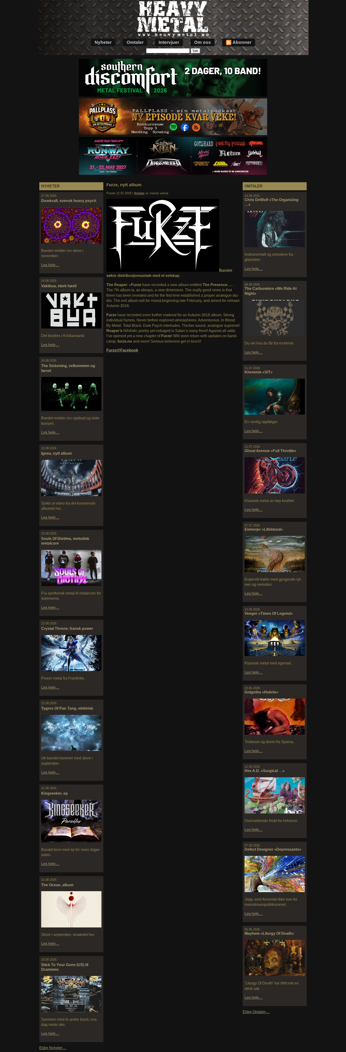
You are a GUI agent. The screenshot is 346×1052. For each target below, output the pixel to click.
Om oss (202, 42)
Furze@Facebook (122, 350)
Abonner (242, 42)
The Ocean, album (57, 885)
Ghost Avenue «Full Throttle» (270, 451)
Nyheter (103, 42)
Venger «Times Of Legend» (269, 613)
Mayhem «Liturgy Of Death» (269, 933)
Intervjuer (169, 42)
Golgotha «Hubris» (261, 692)
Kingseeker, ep (54, 793)
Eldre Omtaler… (256, 1012)
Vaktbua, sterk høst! (59, 286)
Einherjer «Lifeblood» (264, 529)
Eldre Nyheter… (52, 1048)
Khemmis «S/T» (259, 372)
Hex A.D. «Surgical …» (265, 771)
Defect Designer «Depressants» (273, 849)
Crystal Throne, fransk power (67, 629)
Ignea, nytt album (56, 453)
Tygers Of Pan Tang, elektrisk (67, 708)
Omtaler (135, 42)
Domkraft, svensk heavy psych (68, 201)
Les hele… (50, 265)
